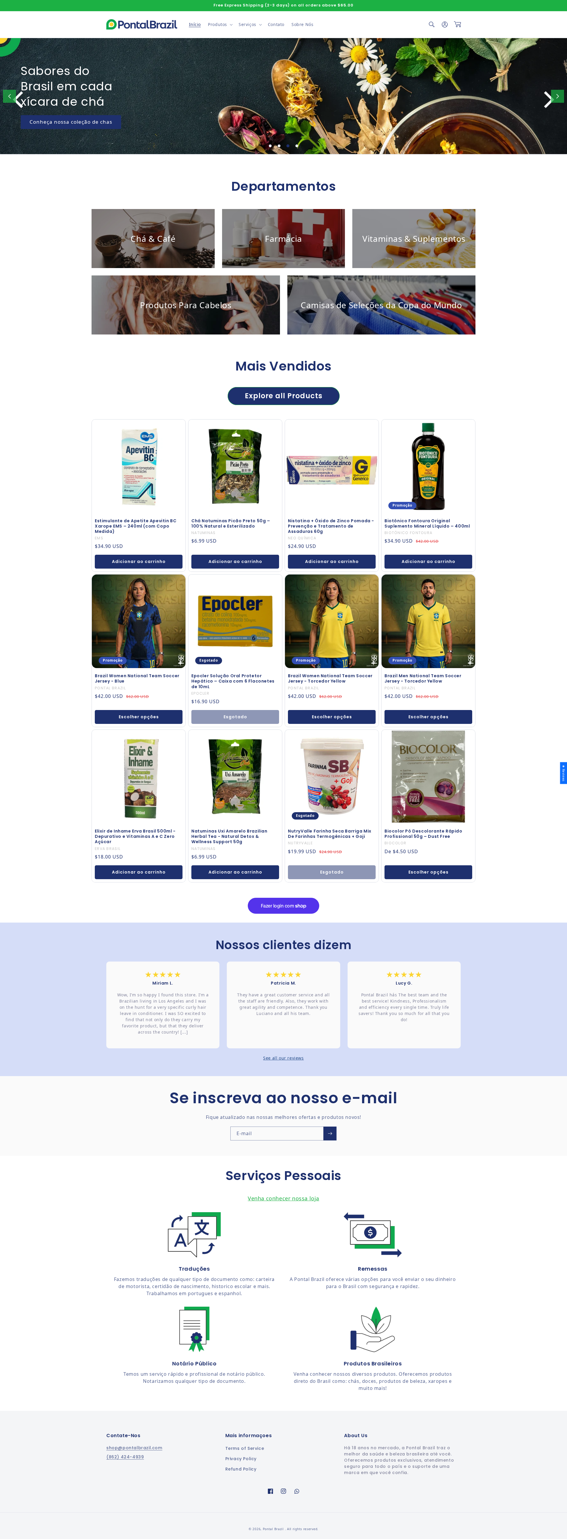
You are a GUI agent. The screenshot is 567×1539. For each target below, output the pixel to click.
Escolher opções (139, 717)
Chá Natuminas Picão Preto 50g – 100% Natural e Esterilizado (230, 523)
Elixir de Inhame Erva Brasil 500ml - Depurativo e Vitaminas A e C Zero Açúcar (135, 836)
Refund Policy (241, 1469)
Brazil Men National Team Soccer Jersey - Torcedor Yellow (423, 678)
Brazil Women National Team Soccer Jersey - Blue (137, 678)
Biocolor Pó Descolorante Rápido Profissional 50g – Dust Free (423, 833)
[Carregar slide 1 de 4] (270, 145)
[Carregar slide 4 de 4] (296, 145)
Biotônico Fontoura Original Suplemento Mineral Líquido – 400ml (427, 523)
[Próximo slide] (557, 96)
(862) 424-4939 (125, 1457)
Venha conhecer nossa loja (283, 1198)
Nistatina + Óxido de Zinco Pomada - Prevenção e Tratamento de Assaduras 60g (331, 526)
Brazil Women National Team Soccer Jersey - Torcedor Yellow (330, 678)
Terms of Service (244, 1448)
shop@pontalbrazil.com (134, 1448)
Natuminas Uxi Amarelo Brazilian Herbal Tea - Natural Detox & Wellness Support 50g (229, 836)
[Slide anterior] (9, 96)
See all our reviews (283, 1058)
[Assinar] (329, 1133)
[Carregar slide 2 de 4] (279, 145)
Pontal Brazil (274, 1529)
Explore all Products (283, 396)
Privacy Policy (241, 1459)
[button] (219, 24)
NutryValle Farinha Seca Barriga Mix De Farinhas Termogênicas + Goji (330, 833)
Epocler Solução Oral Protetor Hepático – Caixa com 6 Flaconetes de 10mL (233, 681)
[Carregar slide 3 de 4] (288, 145)
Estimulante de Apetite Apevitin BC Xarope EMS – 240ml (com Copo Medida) (135, 526)
